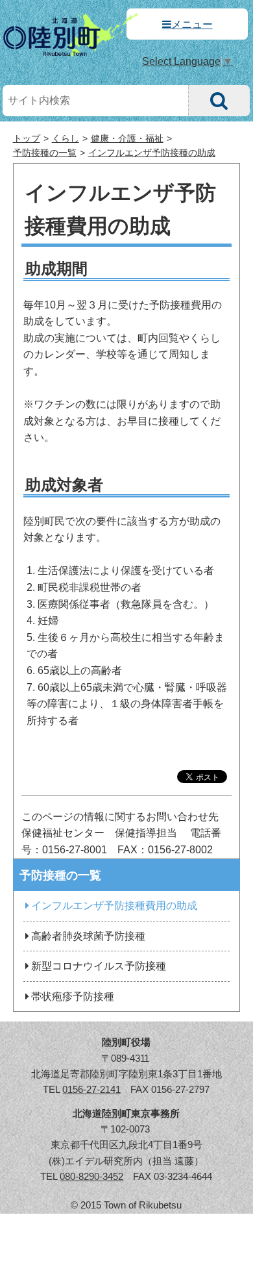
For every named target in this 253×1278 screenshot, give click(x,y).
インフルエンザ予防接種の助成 (151, 153)
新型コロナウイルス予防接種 (98, 965)
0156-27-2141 (91, 1089)
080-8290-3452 (91, 1176)
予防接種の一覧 (45, 153)
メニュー (192, 24)
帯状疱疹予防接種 (72, 996)
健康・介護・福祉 (127, 139)
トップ (26, 139)
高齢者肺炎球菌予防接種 (88, 936)
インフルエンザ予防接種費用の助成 (114, 905)
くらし (65, 139)
